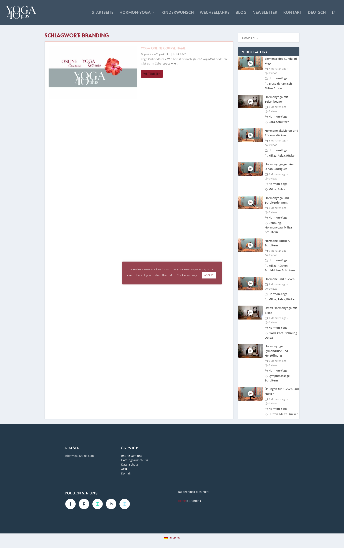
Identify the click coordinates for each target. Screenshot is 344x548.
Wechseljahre (215, 13)
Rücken (291, 155)
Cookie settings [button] (187, 275)
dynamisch (284, 83)
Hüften (273, 414)
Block (272, 333)
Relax (281, 155)
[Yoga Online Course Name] (93, 72)
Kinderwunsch (177, 13)
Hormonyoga (274, 227)
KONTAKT (292, 13)
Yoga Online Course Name (163, 48)
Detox (269, 337)
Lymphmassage (279, 376)
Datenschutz (129, 465)
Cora (272, 122)
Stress (278, 88)
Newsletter (264, 13)
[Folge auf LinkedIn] (111, 504)
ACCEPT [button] (208, 275)
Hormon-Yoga (134, 13)
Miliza (269, 88)
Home (182, 501)
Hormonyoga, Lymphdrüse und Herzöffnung (276, 350)
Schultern (282, 122)
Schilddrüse (273, 270)
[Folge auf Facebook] (70, 504)
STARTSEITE (102, 13)
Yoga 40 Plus (163, 54)
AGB (124, 469)
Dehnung (275, 223)
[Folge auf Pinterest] (84, 504)
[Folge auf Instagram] (97, 504)
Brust (272, 83)
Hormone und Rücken (280, 279)
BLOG (241, 13)
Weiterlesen (151, 74)
